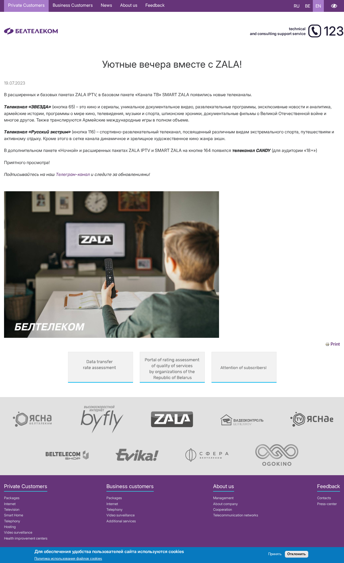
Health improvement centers (25, 538)
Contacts (324, 498)
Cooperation (222, 510)
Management (223, 498)
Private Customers (26, 5)
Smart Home (13, 515)
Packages (11, 498)
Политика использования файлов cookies (68, 559)
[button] (111, 336)
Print (335, 344)
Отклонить (296, 554)
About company (225, 504)
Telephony (12, 521)
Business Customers (73, 5)
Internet (10, 504)
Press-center (327, 504)
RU (297, 6)
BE (307, 6)
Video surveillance (18, 532)
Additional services (121, 521)
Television (11, 510)
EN (318, 6)
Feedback (154, 5)
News (106, 5)
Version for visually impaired (334, 6)
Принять (275, 554)
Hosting (10, 527)
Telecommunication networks (235, 515)
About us (128, 5)
